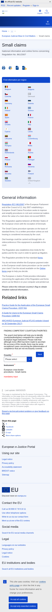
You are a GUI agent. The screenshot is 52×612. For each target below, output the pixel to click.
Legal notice (7, 459)
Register (26, 5)
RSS (3, 6)
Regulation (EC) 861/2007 (13, 204)
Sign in (36, 5)
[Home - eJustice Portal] (19, 12)
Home (4, 31)
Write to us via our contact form (15, 517)
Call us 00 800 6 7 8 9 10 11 (14, 509)
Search (46, 13)
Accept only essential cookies (23, 606)
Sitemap (5, 475)
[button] (5, 423)
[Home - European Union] (10, 489)
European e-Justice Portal (18, 446)
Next (40, 354)
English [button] (39, 13)
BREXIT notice (8, 471)
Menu (48, 24)
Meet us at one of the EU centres (16, 521)
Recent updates (14, 6)
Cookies (5, 557)
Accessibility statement (12, 467)
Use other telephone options (14, 513)
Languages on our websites (14, 545)
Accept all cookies (18, 599)
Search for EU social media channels (18, 533)
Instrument (9, 365)
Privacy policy (8, 463)
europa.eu (22, 496)
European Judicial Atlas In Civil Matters (18, 36)
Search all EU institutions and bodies (18, 569)
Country (7, 355)
